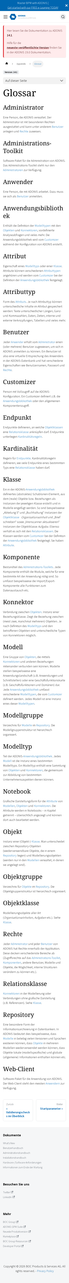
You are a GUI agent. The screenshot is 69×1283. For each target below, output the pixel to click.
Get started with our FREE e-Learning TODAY (33, 7)
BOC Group (9, 1222)
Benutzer (57, 127)
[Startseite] (6, 64)
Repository (43, 725)
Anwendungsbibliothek (34, 280)
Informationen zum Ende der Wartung (22, 1167)
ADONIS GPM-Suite (13, 1226)
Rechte (24, 131)
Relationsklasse (19, 432)
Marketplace (9, 1236)
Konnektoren (29, 230)
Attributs (20, 302)
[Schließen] (66, 5)
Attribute (8, 545)
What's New (9, 1143)
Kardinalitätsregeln (30, 436)
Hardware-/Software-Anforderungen (22, 1162)
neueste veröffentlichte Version (28, 47)
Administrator (46, 342)
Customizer (51, 239)
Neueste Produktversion (15, 1231)
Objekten (8, 230)
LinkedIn (7, 1197)
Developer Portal (11, 1246)
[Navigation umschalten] (5, 16)
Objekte (26, 886)
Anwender (17, 342)
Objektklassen (54, 427)
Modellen (9, 806)
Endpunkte (24, 458)
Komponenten (12, 962)
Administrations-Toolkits (38, 567)
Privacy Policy (45, 1271)
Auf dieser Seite (16, 80)
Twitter (6, 1192)
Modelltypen (43, 225)
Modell (7, 761)
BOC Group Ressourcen (15, 1241)
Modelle (27, 725)
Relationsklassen (42, 531)
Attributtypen (52, 271)
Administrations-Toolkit (46, 958)
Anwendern (53, 1083)
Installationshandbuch (14, 1157)
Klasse (57, 266)
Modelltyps (32, 266)
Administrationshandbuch (16, 1152)
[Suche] (63, 17)
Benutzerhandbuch (13, 1148)
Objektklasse (11, 517)
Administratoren (13, 170)
